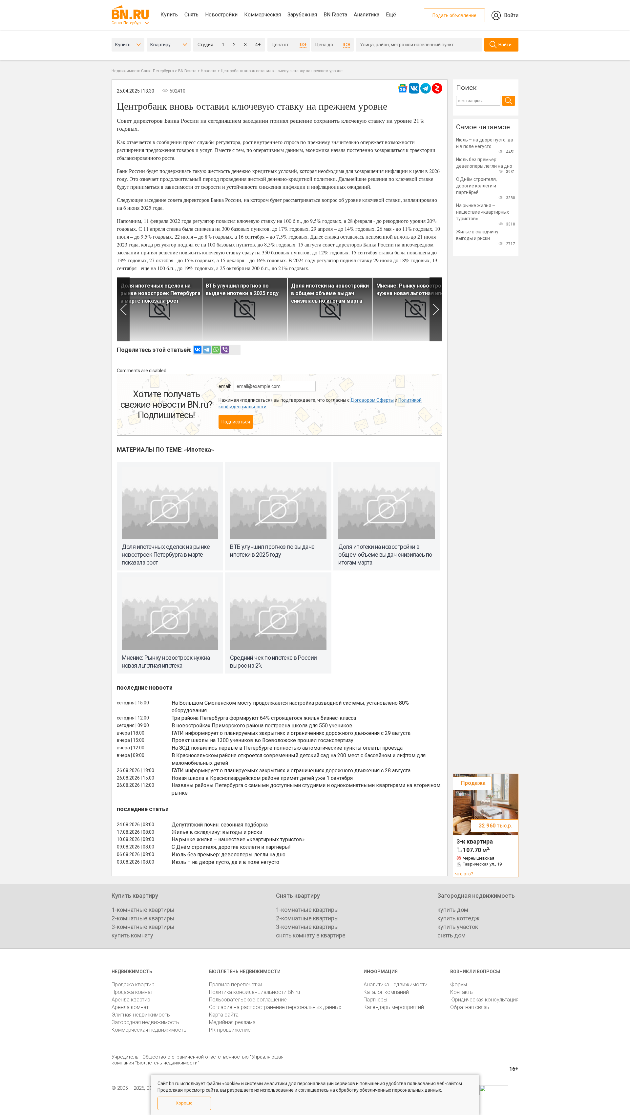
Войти (511, 15)
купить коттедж (458, 918)
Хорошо (184, 1103)
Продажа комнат (132, 992)
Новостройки (221, 14)
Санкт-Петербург (127, 23)
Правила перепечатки (235, 984)
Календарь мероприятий (394, 1007)
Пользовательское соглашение (248, 1000)
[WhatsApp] (216, 350)
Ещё (391, 14)
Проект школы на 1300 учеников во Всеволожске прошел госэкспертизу (262, 740)
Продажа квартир (133, 984)
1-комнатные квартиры (143, 909)
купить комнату (132, 935)
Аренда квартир (131, 1000)
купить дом (452, 909)
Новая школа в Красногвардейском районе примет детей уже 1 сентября (262, 778)
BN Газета (335, 14)
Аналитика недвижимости (396, 984)
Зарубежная (302, 14)
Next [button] (436, 309)
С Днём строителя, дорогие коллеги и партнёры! (231, 847)
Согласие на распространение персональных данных (275, 1007)
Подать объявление (454, 15)
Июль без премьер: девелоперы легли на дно (228, 854)
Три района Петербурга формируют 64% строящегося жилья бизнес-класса (264, 718)
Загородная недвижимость (145, 1022)
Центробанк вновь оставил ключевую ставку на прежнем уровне (282, 71)
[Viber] (225, 350)
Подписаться (235, 421)
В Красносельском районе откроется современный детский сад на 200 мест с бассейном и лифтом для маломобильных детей (299, 759)
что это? (464, 873)
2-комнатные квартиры (143, 918)
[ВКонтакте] (197, 350)
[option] (159, 309)
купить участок (457, 926)
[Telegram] (207, 350)
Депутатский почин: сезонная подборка (220, 825)
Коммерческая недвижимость (149, 1030)
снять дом (451, 935)
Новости (209, 71)
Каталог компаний (386, 992)
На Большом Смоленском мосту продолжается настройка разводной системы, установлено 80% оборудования (290, 707)
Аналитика (366, 14)
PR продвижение (230, 1030)
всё (303, 44)
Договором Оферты (372, 400)
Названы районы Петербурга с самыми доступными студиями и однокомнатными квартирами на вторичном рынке (306, 789)
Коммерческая (262, 14)
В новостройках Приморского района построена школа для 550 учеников (262, 725)
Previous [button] (123, 309)
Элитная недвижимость (141, 1015)
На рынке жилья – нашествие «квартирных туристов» (238, 839)
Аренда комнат (130, 1007)
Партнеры (375, 1000)
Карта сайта (224, 1015)
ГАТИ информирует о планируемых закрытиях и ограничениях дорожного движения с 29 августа (291, 733)
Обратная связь (469, 1007)
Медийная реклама (232, 1022)
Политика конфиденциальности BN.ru (254, 992)
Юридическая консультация (484, 1000)
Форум (458, 984)
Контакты (461, 992)
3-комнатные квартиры (143, 926)
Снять (191, 14)
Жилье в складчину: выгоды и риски (217, 832)
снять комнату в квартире (311, 935)
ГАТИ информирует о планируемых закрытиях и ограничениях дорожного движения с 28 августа (291, 770)
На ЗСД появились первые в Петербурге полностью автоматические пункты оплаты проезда (287, 748)
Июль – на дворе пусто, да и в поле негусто (225, 862)
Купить (169, 14)
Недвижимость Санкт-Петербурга (143, 71)
